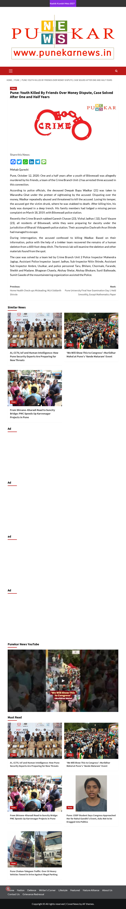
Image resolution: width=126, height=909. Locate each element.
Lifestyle (63, 890)
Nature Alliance (91, 890)
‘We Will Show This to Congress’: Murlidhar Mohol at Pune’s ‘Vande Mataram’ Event (91, 354)
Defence (31, 890)
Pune (13, 88)
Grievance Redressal (33, 894)
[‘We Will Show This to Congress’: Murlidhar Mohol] (63, 681)
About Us (107, 890)
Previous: (35, 290)
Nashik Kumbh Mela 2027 (62, 3)
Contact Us (14, 894)
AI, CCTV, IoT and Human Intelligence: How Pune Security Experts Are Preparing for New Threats (34, 356)
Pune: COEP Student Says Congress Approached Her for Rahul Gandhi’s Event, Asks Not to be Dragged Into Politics (91, 819)
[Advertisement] (63, 455)
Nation (20, 890)
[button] (11, 70)
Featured (75, 890)
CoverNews (72, 903)
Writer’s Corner (47, 890)
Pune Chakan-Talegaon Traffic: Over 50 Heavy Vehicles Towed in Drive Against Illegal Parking (33, 873)
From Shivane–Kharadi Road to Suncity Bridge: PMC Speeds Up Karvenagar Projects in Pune (32, 413)
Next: (90, 290)
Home (11, 890)
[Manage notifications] (8, 888)
